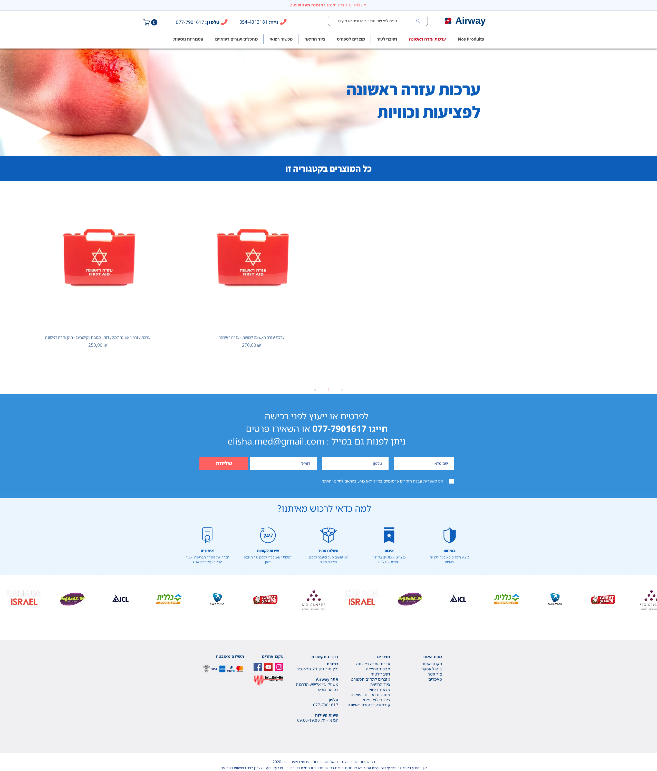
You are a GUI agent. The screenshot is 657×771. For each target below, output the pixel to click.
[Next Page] (342, 389)
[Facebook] (258, 667)
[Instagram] (279, 667)
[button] (151, 22)
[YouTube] (268, 667)
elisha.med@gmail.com (276, 441)
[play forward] (650, 599)
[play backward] (6, 599)
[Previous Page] (315, 389)
